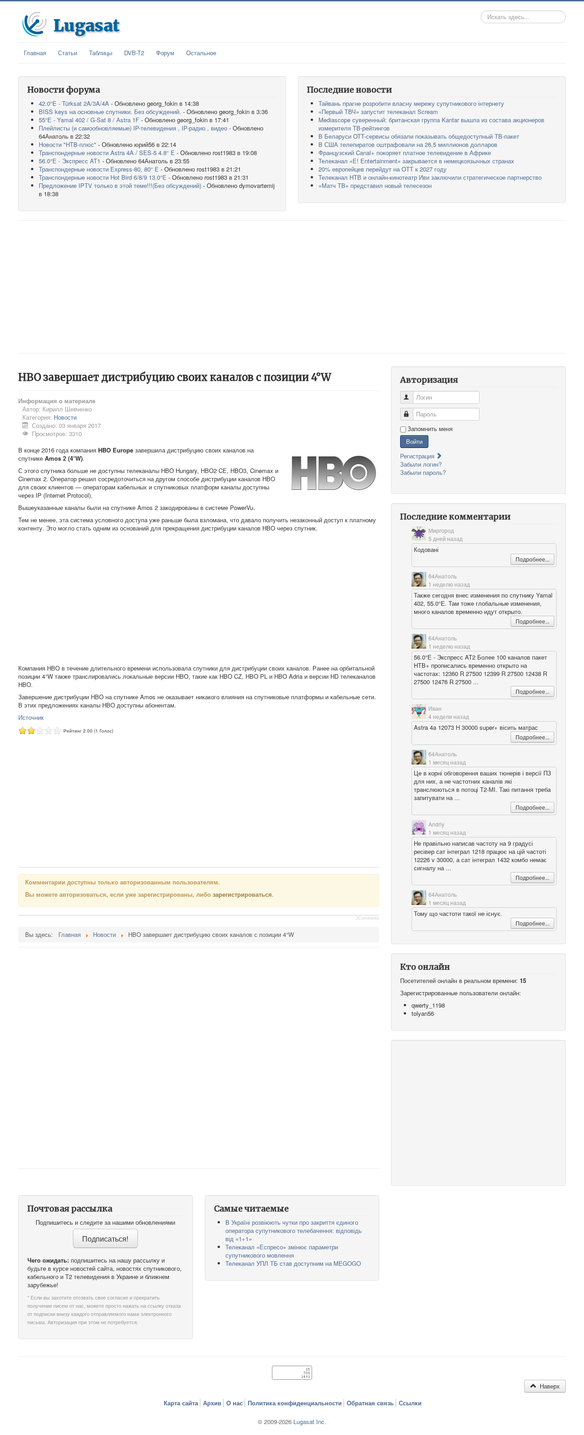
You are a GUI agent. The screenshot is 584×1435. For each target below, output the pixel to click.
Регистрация (418, 456)
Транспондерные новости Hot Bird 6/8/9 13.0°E (103, 177)
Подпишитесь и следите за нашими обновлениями (105, 1222)
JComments (367, 918)
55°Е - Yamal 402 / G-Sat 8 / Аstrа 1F (89, 119)
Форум (165, 52)
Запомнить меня (430, 429)
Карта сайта (181, 1403)
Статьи (67, 52)
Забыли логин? (421, 464)
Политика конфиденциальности (295, 1403)
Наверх (549, 1386)
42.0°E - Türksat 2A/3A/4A (74, 103)
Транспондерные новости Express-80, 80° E (99, 169)
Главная (35, 52)
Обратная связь (370, 1403)
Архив (212, 1403)
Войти (414, 441)
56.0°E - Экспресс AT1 (69, 160)
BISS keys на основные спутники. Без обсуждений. (110, 111)
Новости (65, 417)
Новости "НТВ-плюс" (67, 144)
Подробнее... (532, 559)
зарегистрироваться (242, 894)
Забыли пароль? (423, 472)
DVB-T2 (134, 52)
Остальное (201, 52)
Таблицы (100, 52)
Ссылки (410, 1403)
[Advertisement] (292, 287)
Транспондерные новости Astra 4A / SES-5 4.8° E (107, 152)
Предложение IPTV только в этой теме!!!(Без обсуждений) (120, 185)
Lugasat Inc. (309, 1421)
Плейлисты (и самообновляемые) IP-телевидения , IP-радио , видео (133, 128)
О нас (234, 1403)
